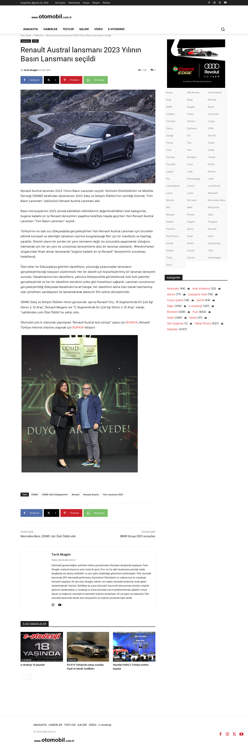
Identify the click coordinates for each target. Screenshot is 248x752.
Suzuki (191, 250)
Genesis (170, 157)
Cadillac (170, 114)
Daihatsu (192, 128)
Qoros (190, 228)
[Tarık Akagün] (36, 579)
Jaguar (170, 171)
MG (168, 207)
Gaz (189, 149)
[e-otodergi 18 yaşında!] (42, 647)
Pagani (191, 221)
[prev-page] (23, 677)
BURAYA (132, 322)
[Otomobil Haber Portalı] (52, 17)
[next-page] (29, 677)
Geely (211, 149)
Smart (190, 243)
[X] (220, 3)
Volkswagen (214, 257)
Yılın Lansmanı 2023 (113, 494)
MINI (189, 207)
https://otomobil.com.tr (64, 560)
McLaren (192, 200)
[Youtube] (225, 3)
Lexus (169, 192)
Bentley (212, 99)
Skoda (169, 243)
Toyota (191, 257)
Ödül (35, 41)
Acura (169, 92)
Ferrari (169, 142)
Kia (168, 178)
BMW (169, 106)
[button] (222, 29)
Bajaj (190, 99)
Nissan (191, 214)
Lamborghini (173, 185)
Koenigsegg (193, 178)
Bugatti (191, 106)
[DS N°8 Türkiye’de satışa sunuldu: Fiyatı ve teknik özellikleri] (88, 647)
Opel (210, 214)
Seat (210, 236)
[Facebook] (209, 3)
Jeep (190, 171)
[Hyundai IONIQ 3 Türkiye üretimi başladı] (134, 647)
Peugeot (212, 221)
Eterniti (212, 135)
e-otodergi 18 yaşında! (33, 664)
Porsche (170, 228)
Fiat (189, 142)
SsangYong (214, 243)
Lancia (191, 185)
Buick (211, 106)
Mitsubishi (213, 207)
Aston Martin (215, 92)
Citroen (191, 121)
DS (188, 135)
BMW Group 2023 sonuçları (137, 536)
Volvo (169, 264)
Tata (210, 250)
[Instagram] (214, 3)
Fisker (211, 142)
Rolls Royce (172, 236)
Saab (190, 236)
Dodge (169, 135)
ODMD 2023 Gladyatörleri (55, 494)
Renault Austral (91, 494)
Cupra (211, 121)
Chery (190, 114)
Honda (211, 157)
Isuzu (190, 164)
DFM (210, 128)
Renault (75, 494)
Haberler (39, 35)
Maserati (213, 192)
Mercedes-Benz (217, 200)
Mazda (170, 200)
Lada (211, 178)
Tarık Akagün (31, 69)
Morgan (170, 214)
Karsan (212, 171)
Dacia (169, 128)
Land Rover (214, 185)
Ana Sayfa (26, 35)
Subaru (170, 250)
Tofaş (169, 257)
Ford (168, 149)
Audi (168, 99)
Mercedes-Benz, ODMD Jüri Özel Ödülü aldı (48, 536)
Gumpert (191, 157)
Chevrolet (213, 114)
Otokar (170, 221)
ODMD (34, 494)
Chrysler (170, 121)
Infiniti (211, 164)
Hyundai (170, 164)
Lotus (190, 192)
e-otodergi (26, 659)
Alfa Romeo (193, 92)
